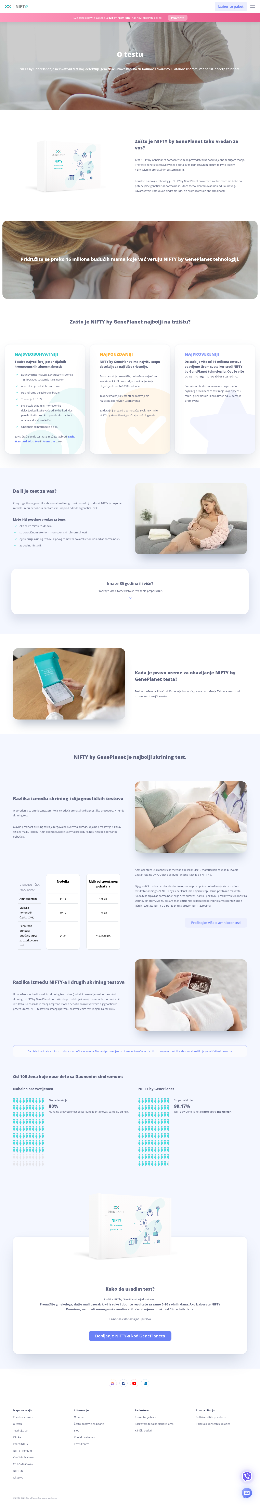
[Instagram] (112, 1383)
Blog (76, 1430)
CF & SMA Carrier (23, 1464)
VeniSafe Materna (23, 1457)
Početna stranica (23, 1417)
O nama (78, 1417)
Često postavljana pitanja (89, 1424)
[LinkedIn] (145, 1383)
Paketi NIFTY (20, 1444)
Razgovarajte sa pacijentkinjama (154, 1424)
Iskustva (18, 1477)
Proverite (177, 18)
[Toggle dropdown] (130, 598)
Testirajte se (20, 1430)
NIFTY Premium (22, 1450)
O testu (17, 1424)
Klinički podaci (143, 1430)
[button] (252, 6)
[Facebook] (123, 1383)
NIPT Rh (18, 1471)
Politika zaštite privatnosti (211, 1417)
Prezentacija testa (145, 1417)
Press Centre (81, 1444)
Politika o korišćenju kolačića (213, 1424)
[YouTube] (134, 1383)
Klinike (17, 1437)
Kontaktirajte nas (84, 1437)
